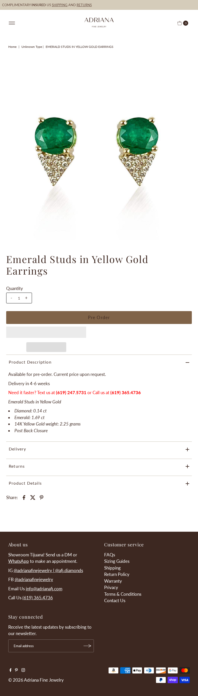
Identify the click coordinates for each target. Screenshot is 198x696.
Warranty (113, 581)
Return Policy (116, 574)
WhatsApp (18, 561)
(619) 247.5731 (71, 392)
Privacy (111, 587)
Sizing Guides (116, 561)
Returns (17, 466)
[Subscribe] (87, 645)
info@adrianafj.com (44, 588)
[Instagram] (23, 670)
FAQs (109, 554)
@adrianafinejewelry (34, 579)
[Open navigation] (12, 23)
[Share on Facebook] (24, 497)
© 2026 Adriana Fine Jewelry (36, 680)
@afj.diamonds (69, 570)
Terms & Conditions (122, 594)
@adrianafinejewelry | (34, 570)
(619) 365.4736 (37, 597)
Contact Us (114, 600)
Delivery (17, 448)
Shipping (112, 568)
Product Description (30, 361)
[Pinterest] (16, 670)
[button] (46, 332)
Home (12, 47)
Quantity (14, 288)
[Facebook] (11, 670)
